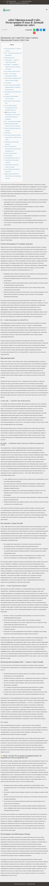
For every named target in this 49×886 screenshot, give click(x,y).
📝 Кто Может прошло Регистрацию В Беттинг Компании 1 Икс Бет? (11, 108)
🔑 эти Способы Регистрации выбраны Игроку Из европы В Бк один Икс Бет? (12, 87)
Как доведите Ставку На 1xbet (12, 71)
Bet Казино (8, 132)
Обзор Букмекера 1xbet (11, 153)
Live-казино (8, 82)
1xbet (32, 270)
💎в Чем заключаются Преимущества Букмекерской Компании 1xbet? (12, 149)
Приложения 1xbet (10, 57)
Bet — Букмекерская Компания (13, 121)
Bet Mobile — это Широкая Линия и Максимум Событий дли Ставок (12, 67)
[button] (47, 10)
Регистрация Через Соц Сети (12, 158)
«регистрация (8, 155)
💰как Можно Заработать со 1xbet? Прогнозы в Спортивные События (13, 176)
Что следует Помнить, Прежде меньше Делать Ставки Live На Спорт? (13, 137)
